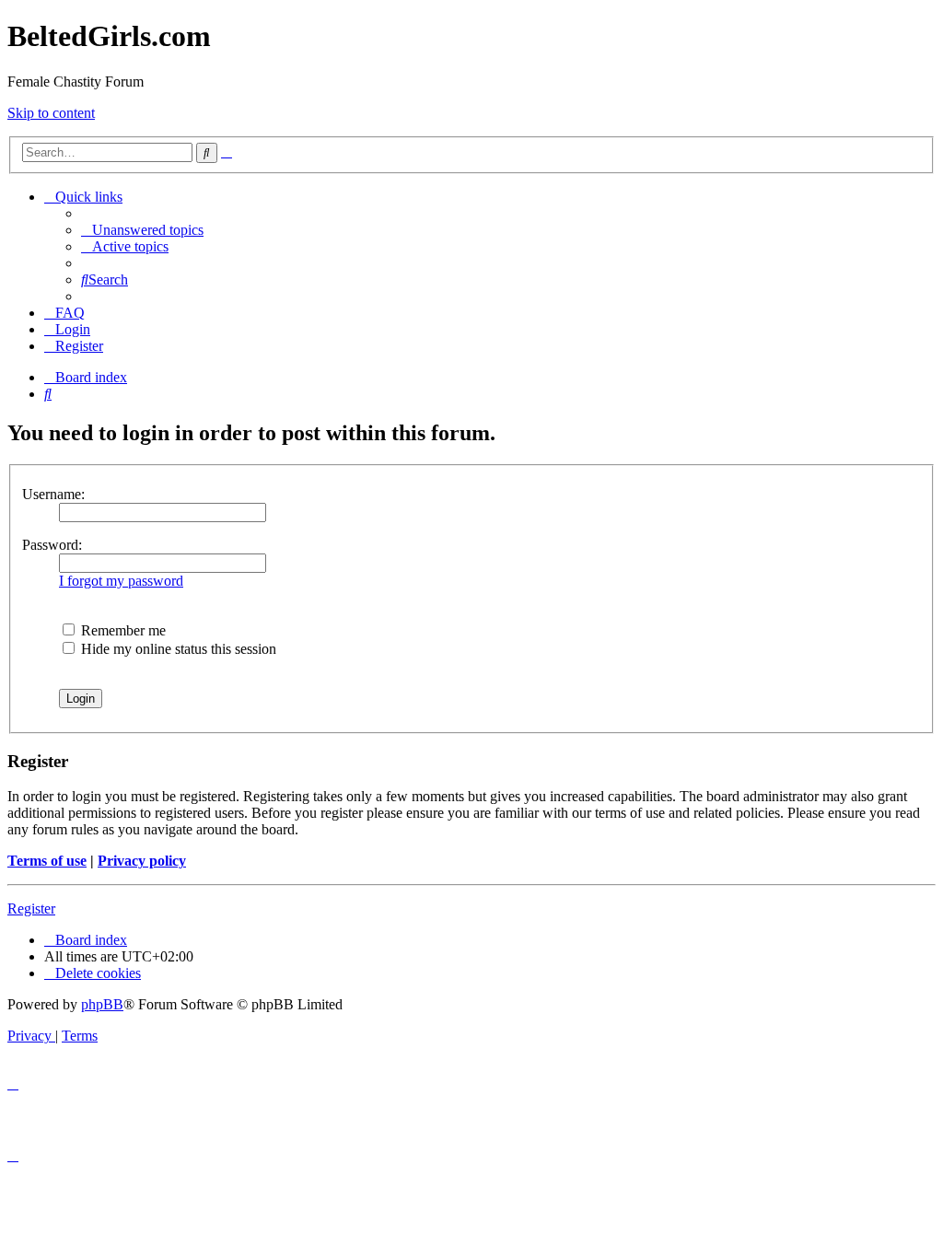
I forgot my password (121, 580)
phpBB (102, 1004)
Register (31, 908)
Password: (52, 545)
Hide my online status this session (176, 649)
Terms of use (47, 860)
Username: (53, 494)
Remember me (121, 630)
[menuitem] (142, 230)
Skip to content (51, 113)
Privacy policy (142, 860)
